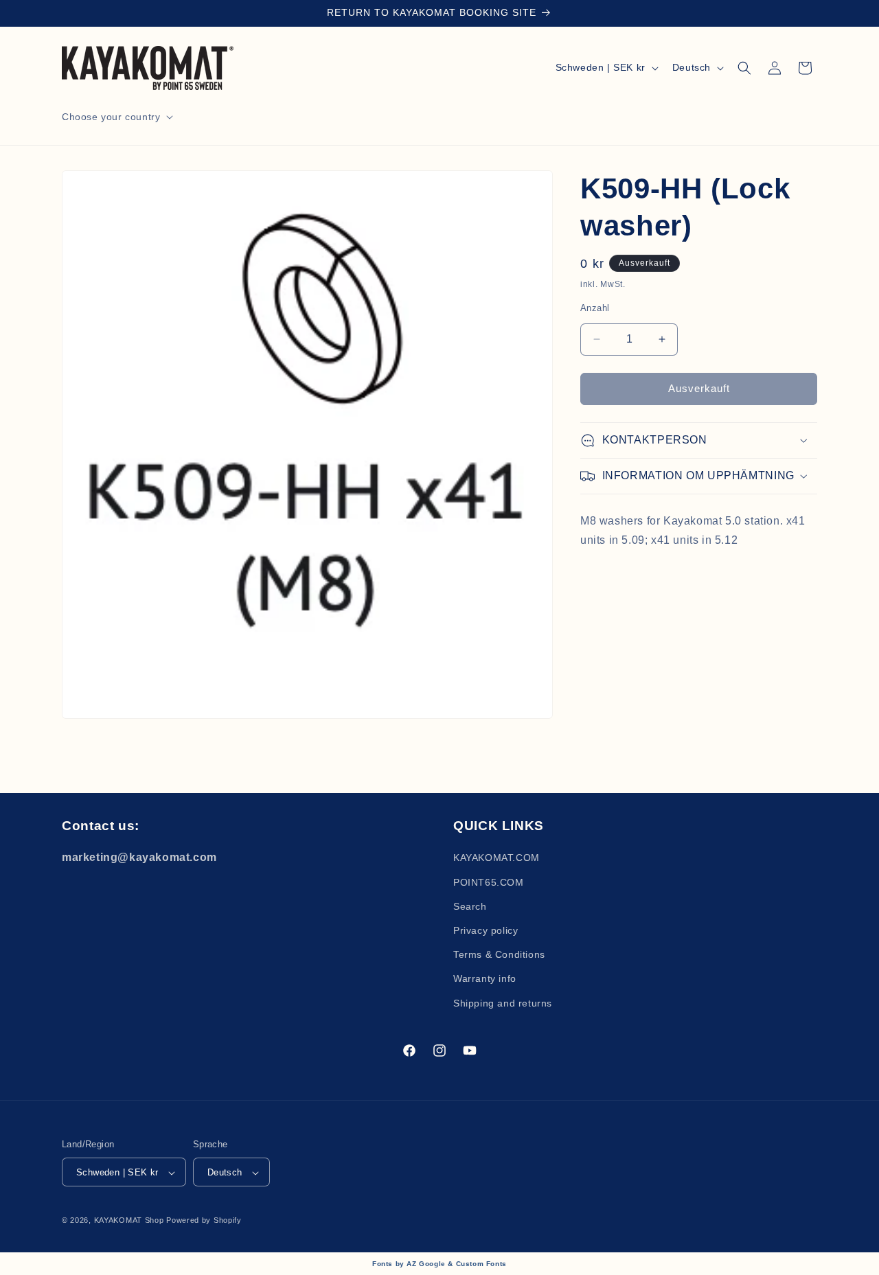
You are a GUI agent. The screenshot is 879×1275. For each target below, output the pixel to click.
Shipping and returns (502, 1002)
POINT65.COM (488, 881)
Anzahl (594, 308)
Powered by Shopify (204, 1221)
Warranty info (484, 978)
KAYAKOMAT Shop (130, 1221)
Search (470, 905)
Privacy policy (485, 929)
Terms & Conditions (499, 954)
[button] (116, 116)
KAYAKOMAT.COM (496, 857)
